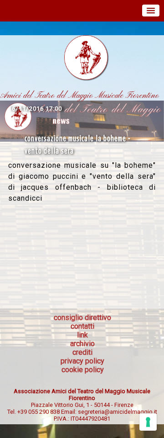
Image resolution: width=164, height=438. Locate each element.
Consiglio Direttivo (82, 317)
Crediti (82, 352)
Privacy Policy (82, 361)
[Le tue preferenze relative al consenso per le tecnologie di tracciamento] (148, 422)
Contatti (82, 326)
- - (82, 404)
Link (82, 335)
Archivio (82, 343)
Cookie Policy (83, 369)
